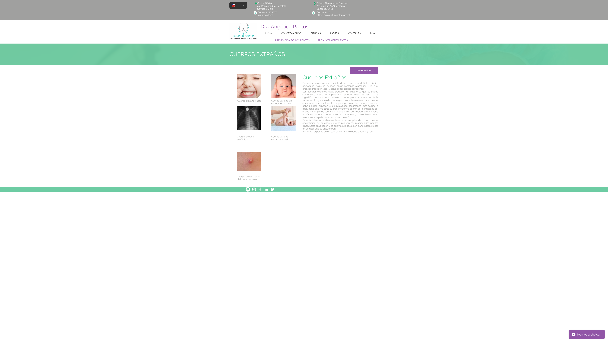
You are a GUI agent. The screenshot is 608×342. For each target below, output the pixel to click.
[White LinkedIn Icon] (266, 189)
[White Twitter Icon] (272, 189)
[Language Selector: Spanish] (238, 5)
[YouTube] (248, 189)
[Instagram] (254, 189)
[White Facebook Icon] (260, 189)
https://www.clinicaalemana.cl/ (334, 15)
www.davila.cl (265, 15)
